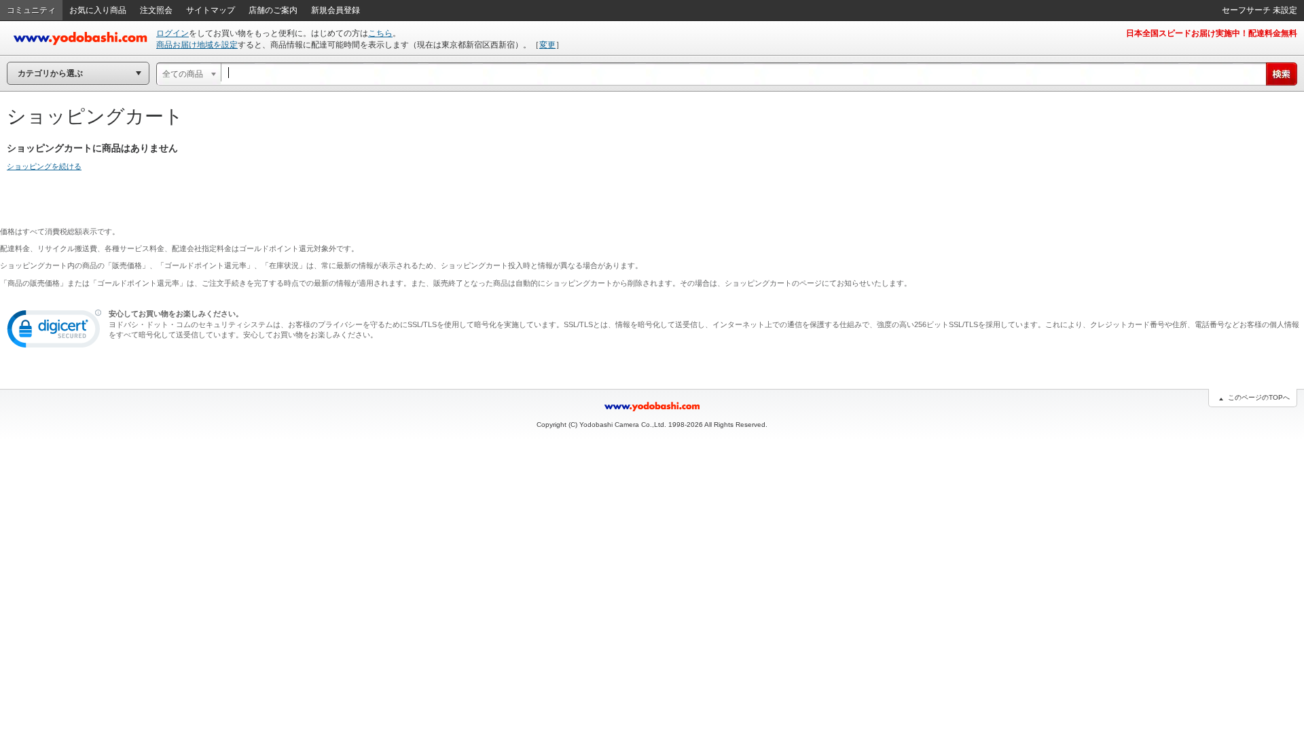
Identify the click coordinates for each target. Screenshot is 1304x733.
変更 (547, 45)
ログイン (172, 33)
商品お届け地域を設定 (197, 45)
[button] (54, 332)
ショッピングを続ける (44, 166)
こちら (380, 33)
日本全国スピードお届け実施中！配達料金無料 (1211, 33)
